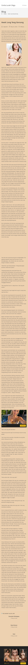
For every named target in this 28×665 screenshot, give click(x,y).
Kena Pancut (14, 625)
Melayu (22, 26)
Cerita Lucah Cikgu (8, 5)
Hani (14, 634)
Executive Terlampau (14, 616)
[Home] (1, 13)
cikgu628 (5, 26)
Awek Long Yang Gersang (13, 13)
